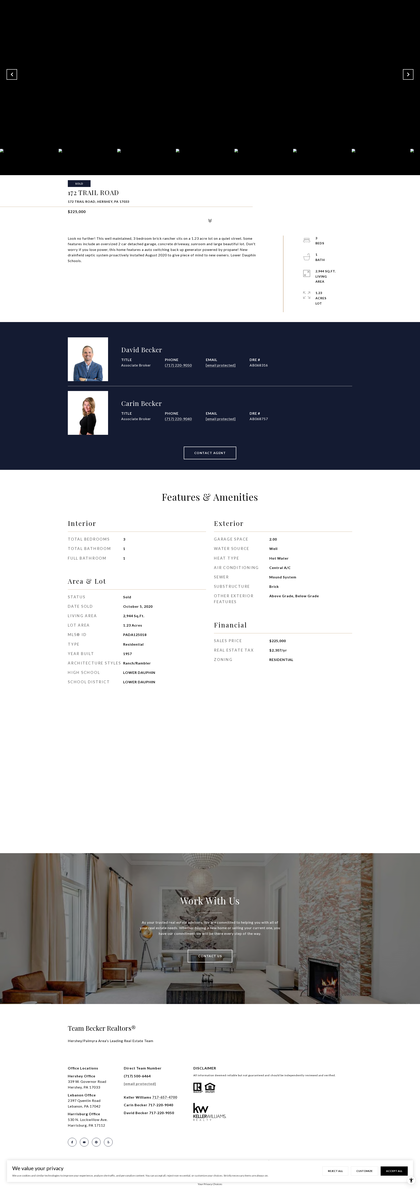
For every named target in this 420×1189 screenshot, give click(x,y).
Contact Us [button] (210, 956)
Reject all (335, 1171)
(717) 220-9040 (178, 419)
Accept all (394, 1171)
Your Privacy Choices (210, 1184)
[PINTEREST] (96, 1142)
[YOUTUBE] (84, 1142)
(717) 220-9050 (178, 365)
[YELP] (108, 1142)
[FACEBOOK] (72, 1142)
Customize (364, 1171)
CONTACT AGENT (210, 453)
